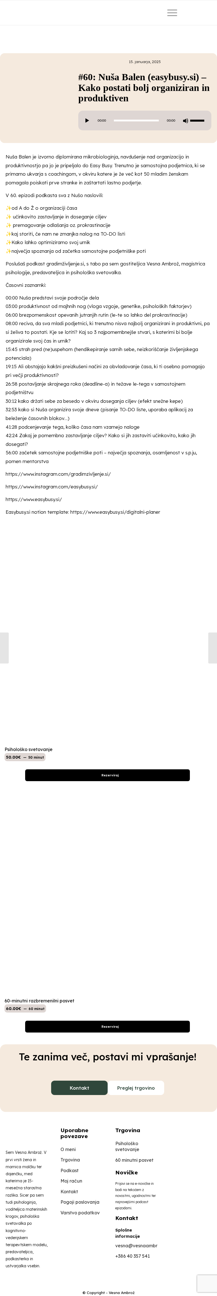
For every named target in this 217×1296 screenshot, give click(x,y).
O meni (68, 1149)
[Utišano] (185, 121)
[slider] (198, 120)
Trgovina (70, 1160)
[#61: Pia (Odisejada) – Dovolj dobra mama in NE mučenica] (212, 648)
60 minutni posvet (134, 1160)
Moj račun (71, 1181)
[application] (144, 120)
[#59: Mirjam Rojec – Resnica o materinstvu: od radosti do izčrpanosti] (4, 648)
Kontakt (79, 1088)
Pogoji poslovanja (79, 1202)
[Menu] (169, 12)
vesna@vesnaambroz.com (136, 1245)
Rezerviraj (110, 775)
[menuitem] (171, 12)
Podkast (69, 1170)
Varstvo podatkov (80, 1212)
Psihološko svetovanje (127, 1146)
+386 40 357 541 (132, 1256)
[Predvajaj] (87, 121)
